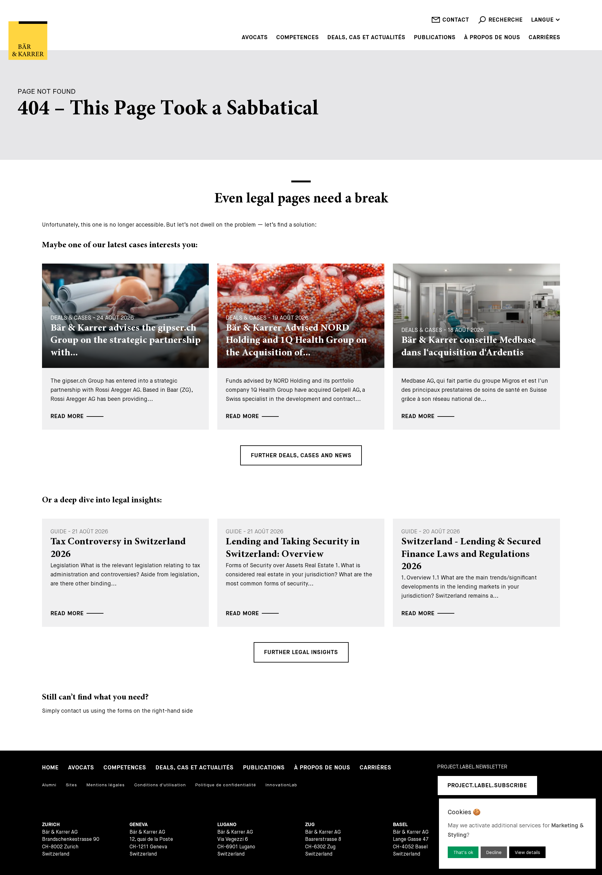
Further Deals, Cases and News (301, 455)
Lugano (226, 825)
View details (527, 852)
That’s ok (463, 852)
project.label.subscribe (487, 785)
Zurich (51, 825)
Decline (494, 852)
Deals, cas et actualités (366, 37)
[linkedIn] (551, 785)
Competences (297, 37)
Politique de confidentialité (225, 785)
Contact (455, 20)
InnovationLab (281, 785)
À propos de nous (492, 37)
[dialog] (517, 834)
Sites (71, 785)
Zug (309, 825)
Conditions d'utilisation (160, 785)
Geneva (138, 825)
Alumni (49, 785)
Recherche (505, 20)
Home (50, 767)
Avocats (255, 37)
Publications (435, 37)
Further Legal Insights (301, 652)
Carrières (544, 37)
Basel (400, 825)
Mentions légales (106, 785)
